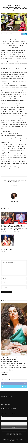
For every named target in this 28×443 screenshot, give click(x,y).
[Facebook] (7, 434)
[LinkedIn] (20, 434)
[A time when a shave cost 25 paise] (14, 21)
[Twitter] (11, 434)
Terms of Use (12, 408)
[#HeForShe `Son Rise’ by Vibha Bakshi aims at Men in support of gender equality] (7, 217)
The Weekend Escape (14, 188)
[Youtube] (17, 434)
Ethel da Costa (4, 33)
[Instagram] (14, 434)
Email (2, 421)
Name (2, 416)
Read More (4, 374)
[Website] (14, 204)
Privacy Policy (4, 408)
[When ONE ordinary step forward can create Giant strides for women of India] (20, 217)
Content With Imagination (14, 5)
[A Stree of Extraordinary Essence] (7, 240)
